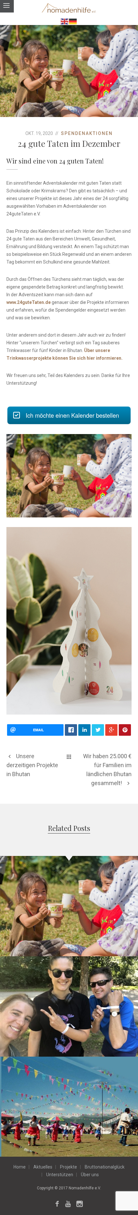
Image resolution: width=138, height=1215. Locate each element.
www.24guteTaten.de (28, 302)
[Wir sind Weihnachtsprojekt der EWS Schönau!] (130, 863)
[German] (73, 21)
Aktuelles (42, 1166)
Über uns (90, 1174)
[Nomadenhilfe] (69, 8)
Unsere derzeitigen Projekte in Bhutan (32, 765)
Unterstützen (59, 1174)
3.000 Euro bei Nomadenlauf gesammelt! (69, 1002)
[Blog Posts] (69, 756)
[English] (65, 21)
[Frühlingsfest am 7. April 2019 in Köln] (130, 1064)
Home (19, 1166)
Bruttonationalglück (105, 1166)
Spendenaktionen (87, 133)
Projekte (68, 1166)
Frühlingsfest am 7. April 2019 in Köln (69, 1102)
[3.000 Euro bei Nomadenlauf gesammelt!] (130, 963)
